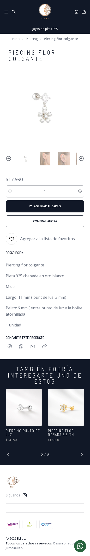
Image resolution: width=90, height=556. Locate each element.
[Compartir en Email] (33, 346)
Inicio (16, 39)
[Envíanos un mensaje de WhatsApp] (80, 546)
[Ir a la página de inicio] (45, 12)
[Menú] (6, 12)
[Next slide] (80, 158)
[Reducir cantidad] (10, 191)
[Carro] (84, 12)
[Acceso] (76, 12)
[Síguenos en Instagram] (24, 495)
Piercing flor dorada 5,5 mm (61, 433)
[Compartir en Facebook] (10, 346)
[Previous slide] (9, 158)
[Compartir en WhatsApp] (21, 346)
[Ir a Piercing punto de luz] (24, 407)
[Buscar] (13, 12)
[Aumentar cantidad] (80, 191)
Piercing (32, 39)
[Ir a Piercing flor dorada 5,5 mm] (66, 407)
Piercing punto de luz (23, 433)
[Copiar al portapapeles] (44, 346)
